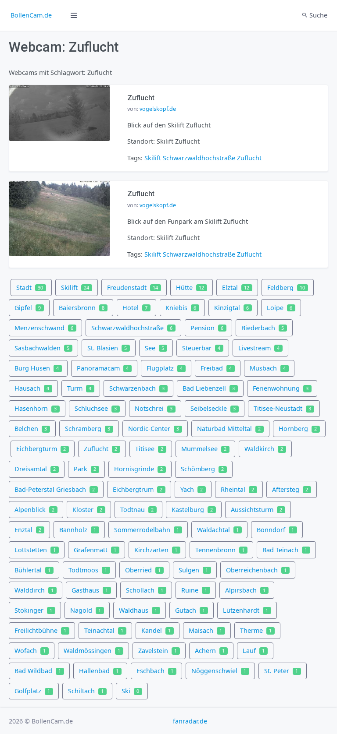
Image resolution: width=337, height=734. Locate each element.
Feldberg (286, 287)
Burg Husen (36, 368)
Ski (130, 691)
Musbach (268, 368)
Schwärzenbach (137, 388)
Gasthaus (90, 590)
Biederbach (262, 328)
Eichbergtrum (137, 489)
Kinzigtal (231, 307)
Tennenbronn (219, 550)
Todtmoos (87, 570)
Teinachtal (103, 630)
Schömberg (202, 469)
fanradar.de (190, 721)
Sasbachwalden (41, 348)
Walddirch (34, 590)
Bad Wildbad (37, 671)
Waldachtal (218, 530)
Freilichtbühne (40, 630)
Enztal (27, 530)
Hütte (190, 287)
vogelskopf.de (158, 109)
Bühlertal (32, 570)
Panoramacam (103, 368)
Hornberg (298, 428)
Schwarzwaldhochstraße (199, 158)
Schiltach (86, 691)
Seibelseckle (213, 408)
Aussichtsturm (256, 509)
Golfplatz (32, 691)
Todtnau (137, 509)
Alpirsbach (245, 590)
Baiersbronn (81, 307)
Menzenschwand (43, 328)
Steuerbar (201, 348)
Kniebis (180, 307)
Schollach (144, 590)
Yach (191, 489)
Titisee (149, 449)
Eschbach (154, 671)
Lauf (254, 650)
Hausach (31, 388)
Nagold (85, 610)
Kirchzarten (155, 550)
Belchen (30, 428)
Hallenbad (98, 671)
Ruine (194, 590)
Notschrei (153, 408)
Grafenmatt (95, 550)
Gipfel (27, 307)
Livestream (259, 348)
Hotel (134, 307)
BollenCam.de (31, 15)
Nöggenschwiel (218, 671)
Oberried (143, 570)
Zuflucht (249, 158)
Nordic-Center (153, 428)
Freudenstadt (132, 287)
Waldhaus (138, 610)
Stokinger (33, 610)
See (154, 348)
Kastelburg (192, 509)
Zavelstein (157, 650)
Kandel (156, 630)
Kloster (87, 509)
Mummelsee (203, 449)
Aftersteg (290, 489)
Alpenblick (34, 509)
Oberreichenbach (256, 570)
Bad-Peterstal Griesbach (54, 489)
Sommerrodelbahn (146, 530)
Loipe (279, 307)
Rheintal (237, 489)
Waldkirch (263, 449)
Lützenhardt (245, 610)
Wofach (30, 650)
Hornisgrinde (138, 469)
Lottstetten (35, 550)
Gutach (190, 610)
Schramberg (87, 428)
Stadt (29, 287)
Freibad (216, 368)
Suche (317, 15)
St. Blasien (107, 348)
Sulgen (193, 570)
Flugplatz (165, 368)
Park (85, 469)
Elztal (235, 287)
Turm (79, 388)
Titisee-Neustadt (282, 408)
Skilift (152, 158)
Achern (210, 650)
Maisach (205, 630)
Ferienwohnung (280, 388)
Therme (256, 630)
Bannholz (77, 530)
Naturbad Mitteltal (229, 428)
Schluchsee (96, 408)
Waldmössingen (92, 650)
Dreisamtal (35, 469)
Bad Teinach (284, 550)
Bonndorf (275, 530)
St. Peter (281, 671)
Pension (206, 328)
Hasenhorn (35, 408)
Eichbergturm (41, 449)
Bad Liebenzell (209, 388)
